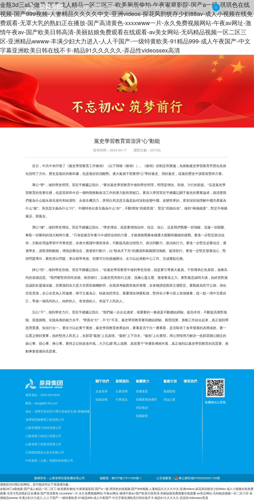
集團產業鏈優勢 (146, 399)
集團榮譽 (142, 416)
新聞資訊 (130, 7)
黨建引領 (177, 7)
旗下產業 (161, 7)
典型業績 (142, 407)
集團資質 (142, 391)
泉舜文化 (114, 7)
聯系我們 (193, 7)
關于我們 (98, 7)
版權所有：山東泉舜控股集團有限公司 (59, 478)
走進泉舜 (101, 391)
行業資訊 (122, 399)
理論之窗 (169, 399)
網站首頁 (82, 7)
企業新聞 (122, 391)
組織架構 (101, 399)
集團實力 (145, 7)
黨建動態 (169, 391)
